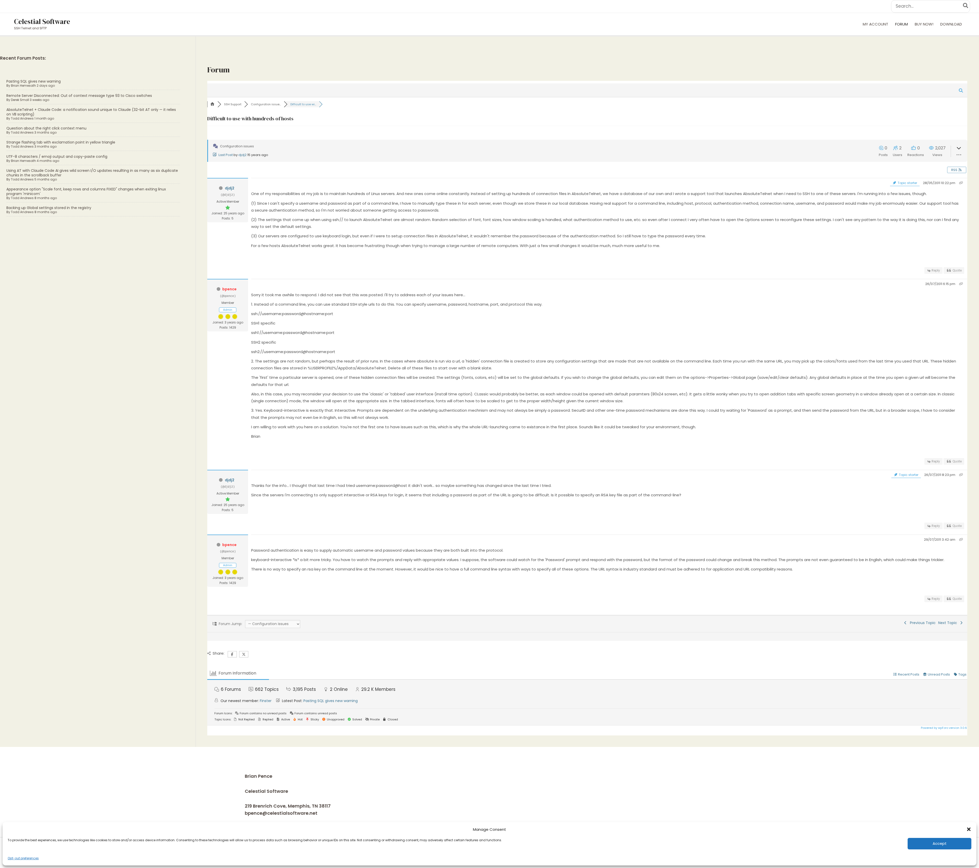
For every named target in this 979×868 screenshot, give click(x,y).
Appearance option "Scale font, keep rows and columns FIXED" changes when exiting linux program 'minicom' (86, 191)
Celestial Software (42, 21)
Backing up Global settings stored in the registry (48, 207)
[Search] (966, 6)
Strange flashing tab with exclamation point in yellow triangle (60, 142)
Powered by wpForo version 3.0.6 (943, 728)
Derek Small (20, 100)
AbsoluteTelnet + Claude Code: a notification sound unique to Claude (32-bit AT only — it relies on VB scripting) (91, 112)
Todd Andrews (22, 118)
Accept (940, 843)
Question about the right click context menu (46, 128)
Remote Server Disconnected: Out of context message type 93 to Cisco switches (79, 95)
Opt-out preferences (23, 858)
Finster (266, 700)
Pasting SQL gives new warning (33, 81)
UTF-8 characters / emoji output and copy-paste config (56, 156)
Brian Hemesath (23, 85)
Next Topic (948, 622)
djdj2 (242, 154)
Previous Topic (922, 622)
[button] (968, 829)
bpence (229, 289)
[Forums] (212, 104)
